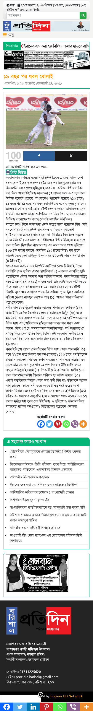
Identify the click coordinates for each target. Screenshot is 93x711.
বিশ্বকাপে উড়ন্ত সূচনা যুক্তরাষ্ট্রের (29, 500)
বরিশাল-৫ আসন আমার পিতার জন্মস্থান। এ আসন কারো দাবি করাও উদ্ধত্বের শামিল (48, 517)
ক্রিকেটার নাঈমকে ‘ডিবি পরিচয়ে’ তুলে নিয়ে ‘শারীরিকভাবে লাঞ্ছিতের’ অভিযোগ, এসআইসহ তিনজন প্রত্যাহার (47, 467)
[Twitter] (49, 424)
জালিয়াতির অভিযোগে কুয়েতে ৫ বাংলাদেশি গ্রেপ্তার (42, 492)
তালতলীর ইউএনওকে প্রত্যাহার (30, 477)
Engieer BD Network (66, 696)
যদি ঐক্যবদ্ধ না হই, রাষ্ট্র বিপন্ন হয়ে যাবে (35, 528)
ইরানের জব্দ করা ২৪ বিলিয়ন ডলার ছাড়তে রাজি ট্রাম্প (43, 485)
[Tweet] (71, 156)
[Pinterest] (58, 424)
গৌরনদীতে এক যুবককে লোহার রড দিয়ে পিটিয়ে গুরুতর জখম (45, 454)
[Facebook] (41, 424)
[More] (83, 424)
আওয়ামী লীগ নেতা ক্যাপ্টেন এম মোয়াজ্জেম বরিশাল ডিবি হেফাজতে (46, 538)
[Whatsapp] (66, 424)
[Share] (39, 156)
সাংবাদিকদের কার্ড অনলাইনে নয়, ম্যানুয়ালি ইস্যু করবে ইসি (47, 507)
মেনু (10, 34)
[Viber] (75, 424)
